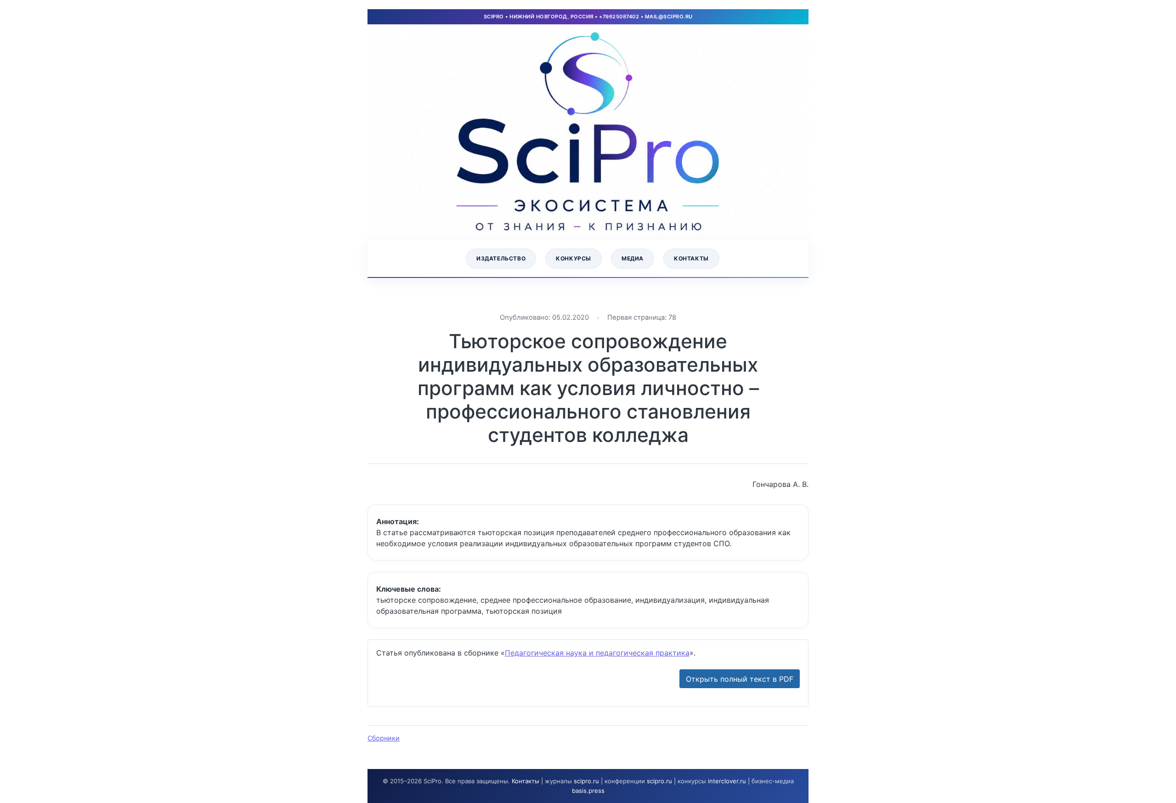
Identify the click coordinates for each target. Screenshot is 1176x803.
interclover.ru (727, 781)
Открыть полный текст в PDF (739, 679)
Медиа (633, 258)
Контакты (691, 258)
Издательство (501, 258)
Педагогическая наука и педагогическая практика (597, 652)
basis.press (588, 790)
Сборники (384, 738)
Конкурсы (573, 258)
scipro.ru (586, 781)
